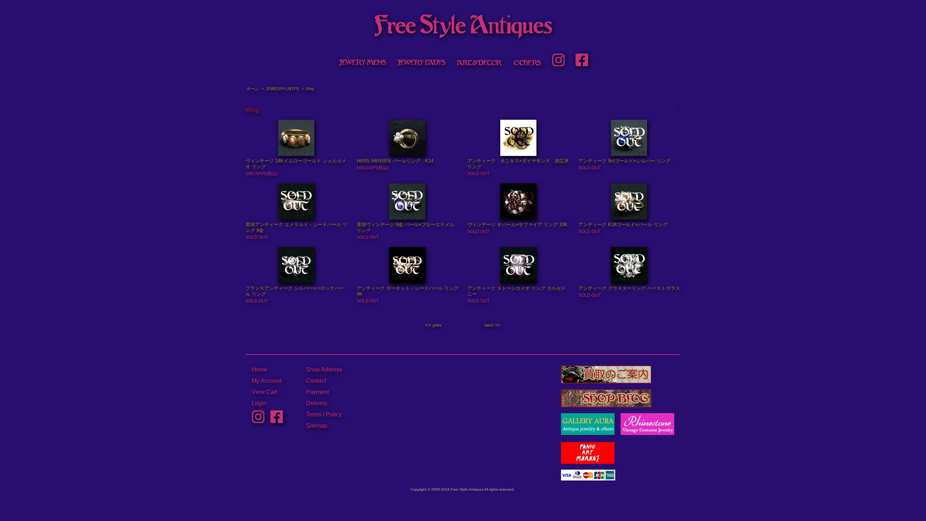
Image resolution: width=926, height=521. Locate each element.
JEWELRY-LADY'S (282, 88)
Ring (310, 88)
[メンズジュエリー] (362, 62)
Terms (314, 414)
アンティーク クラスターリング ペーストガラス (629, 288)
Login (259, 403)
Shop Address (324, 370)
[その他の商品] (527, 62)
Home (259, 370)
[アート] (479, 62)
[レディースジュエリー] (421, 62)
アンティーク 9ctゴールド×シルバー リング (624, 161)
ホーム (253, 88)
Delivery (316, 403)
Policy (334, 414)
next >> (492, 325)
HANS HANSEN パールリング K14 (395, 161)
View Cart (264, 392)
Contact (316, 381)
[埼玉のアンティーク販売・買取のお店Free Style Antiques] (463, 34)
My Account (266, 381)
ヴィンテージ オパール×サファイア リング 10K (517, 224)
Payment (317, 392)
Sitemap (316, 426)
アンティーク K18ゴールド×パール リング (623, 224)
